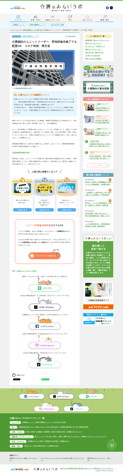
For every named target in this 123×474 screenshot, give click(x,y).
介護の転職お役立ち (40, 446)
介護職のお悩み (53, 446)
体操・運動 (63, 436)
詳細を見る (22, 210)
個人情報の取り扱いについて (84, 468)
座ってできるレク (74, 436)
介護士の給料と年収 (58, 432)
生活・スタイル (18, 441)
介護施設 (39, 432)
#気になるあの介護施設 (93, 58)
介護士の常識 (30, 432)
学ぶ (13, 427)
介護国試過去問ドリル (26, 427)
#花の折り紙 (89, 52)
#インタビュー (90, 46)
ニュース (19, 30)
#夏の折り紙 (99, 52)
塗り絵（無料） (52, 436)
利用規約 (72, 468)
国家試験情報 (83, 427)
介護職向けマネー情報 (35, 441)
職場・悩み (16, 446)
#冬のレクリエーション (101, 40)
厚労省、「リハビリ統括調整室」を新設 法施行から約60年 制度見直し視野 (98, 204)
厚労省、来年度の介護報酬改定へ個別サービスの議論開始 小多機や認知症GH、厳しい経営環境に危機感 (98, 183)
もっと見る (98, 165)
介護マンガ (27, 446)
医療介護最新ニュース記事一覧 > (33, 30)
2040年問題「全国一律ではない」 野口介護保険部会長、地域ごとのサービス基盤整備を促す (98, 215)
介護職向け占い (64, 441)
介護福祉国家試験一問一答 (68, 427)
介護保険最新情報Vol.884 (21, 152)
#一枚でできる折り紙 (92, 55)
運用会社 (97, 468)
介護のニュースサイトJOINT (26, 271)
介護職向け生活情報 (51, 441)
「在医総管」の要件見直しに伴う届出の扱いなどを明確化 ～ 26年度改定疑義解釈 (98, 194)
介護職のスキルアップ (74, 432)
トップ (13, 30)
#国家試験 (88, 40)
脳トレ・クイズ (40, 436)
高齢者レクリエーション (22, 437)
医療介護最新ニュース (37, 25)
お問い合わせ (64, 468)
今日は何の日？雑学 (57, 25)
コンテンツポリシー (106, 468)
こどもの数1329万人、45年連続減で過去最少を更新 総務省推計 (97, 225)
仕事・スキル (17, 432)
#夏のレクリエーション (93, 49)
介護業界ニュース (18, 25)
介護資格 (47, 432)
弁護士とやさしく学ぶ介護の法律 (46, 427)
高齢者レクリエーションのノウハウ (94, 436)
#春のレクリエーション (93, 43)
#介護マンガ (100, 46)
